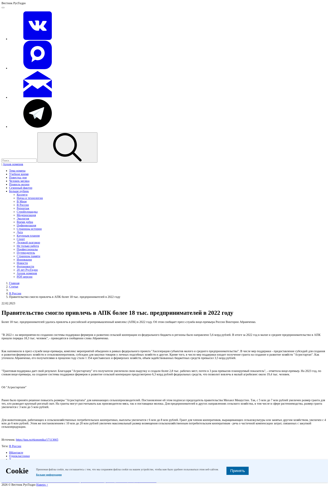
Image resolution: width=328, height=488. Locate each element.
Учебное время (18, 174)
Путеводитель (26, 252)
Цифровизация (26, 225)
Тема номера (17, 170)
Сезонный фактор (20, 187)
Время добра (25, 222)
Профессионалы (27, 249)
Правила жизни (19, 184)
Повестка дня (18, 177)
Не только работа (28, 246)
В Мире (22, 201)
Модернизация (26, 215)
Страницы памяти (28, 256)
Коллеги (22, 194)
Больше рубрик (19, 191)
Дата (20, 232)
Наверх (42, 484)
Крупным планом (28, 235)
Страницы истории (29, 228)
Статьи (13, 286)
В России (23, 204)
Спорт (21, 239)
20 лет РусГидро (27, 269)
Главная (14, 283)
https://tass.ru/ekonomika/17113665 (37, 439)
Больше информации (49, 474)
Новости (22, 263)
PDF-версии (24, 276)
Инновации (24, 259)
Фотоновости (25, 266)
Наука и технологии (30, 198)
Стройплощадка (27, 211)
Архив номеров (13, 164)
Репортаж (23, 208)
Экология (23, 218)
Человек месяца (19, 181)
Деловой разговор (28, 242)
